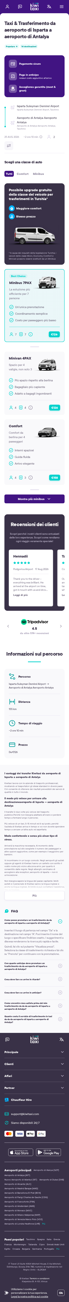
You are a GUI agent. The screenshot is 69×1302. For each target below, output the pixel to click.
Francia (8, 1244)
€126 (54, 334)
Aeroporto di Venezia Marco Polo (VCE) (23, 1219)
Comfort (23, 174)
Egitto (7, 1248)
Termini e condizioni (39, 1278)
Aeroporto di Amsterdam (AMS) (19, 1206)
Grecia (57, 1239)
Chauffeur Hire (21, 1100)
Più (43, 1223)
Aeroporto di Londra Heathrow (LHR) (22, 1223)
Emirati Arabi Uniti (55, 1244)
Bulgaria (26, 1248)
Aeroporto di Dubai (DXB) (51, 1179)
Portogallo (49, 1248)
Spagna (41, 1239)
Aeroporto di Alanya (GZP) (46, 1170)
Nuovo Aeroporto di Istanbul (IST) (20, 1179)
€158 (54, 477)
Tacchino (30, 1239)
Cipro (42, 1244)
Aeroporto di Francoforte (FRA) (19, 1201)
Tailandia (32, 1244)
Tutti (9, 174)
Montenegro (20, 1244)
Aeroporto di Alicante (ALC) (17, 1184)
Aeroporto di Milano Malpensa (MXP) (22, 1214)
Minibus (38, 174)
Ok (61, 1293)
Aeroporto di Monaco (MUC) (18, 1210)
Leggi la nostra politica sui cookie (29, 1296)
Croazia (16, 1248)
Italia (49, 1239)
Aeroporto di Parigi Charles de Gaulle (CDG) (26, 1197)
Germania (37, 1248)
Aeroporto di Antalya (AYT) (17, 1175)
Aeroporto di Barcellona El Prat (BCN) (22, 1192)
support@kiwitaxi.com (25, 1114)
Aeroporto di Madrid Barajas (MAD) (21, 1188)
